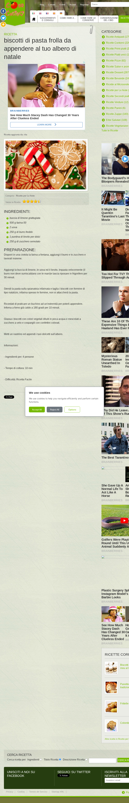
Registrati (84, 4)
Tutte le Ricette (109, 130)
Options (72, 409)
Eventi (62, 4)
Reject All (54, 409)
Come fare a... (68, 18)
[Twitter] (3, 17)
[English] (40, 13)
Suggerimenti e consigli (48, 19)
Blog (42, 4)
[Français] (47, 13)
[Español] (54, 13)
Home (33, 19)
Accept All (37, 409)
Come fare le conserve (88, 19)
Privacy (9, 792)
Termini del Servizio (38, 792)
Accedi (73, 4)
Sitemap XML (58, 792)
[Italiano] (33, 13)
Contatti (51, 4)
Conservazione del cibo (109, 19)
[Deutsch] (61, 13)
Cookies (21, 792)
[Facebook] (3, 11)
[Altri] (3, 24)
